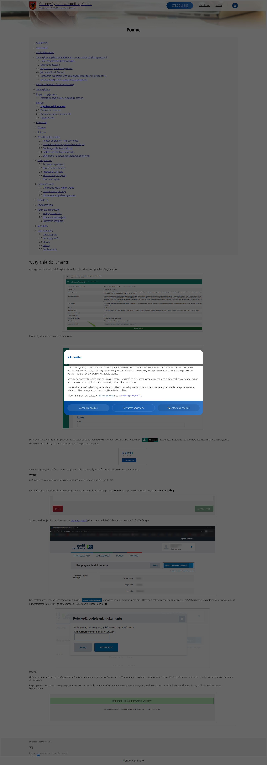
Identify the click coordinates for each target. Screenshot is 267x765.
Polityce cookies (106, 395)
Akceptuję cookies (88, 407)
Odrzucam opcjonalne (133, 407)
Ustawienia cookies (179, 407)
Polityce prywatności (131, 395)
